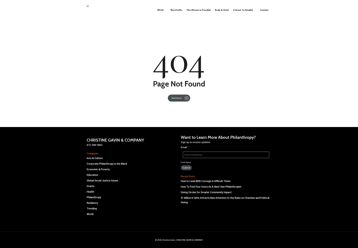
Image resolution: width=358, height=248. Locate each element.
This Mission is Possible (198, 10)
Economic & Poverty (98, 169)
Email (184, 147)
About (160, 10)
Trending (92, 208)
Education (92, 174)
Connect (264, 10)
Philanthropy (94, 197)
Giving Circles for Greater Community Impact (206, 192)
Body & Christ (222, 10)
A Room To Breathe (243, 10)
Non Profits (176, 10)
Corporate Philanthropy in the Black (107, 163)
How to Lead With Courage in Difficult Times (205, 181)
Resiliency (92, 202)
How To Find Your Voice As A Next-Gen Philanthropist (211, 186)
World (90, 214)
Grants (90, 186)
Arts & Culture (95, 158)
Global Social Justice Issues (102, 180)
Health (90, 191)
